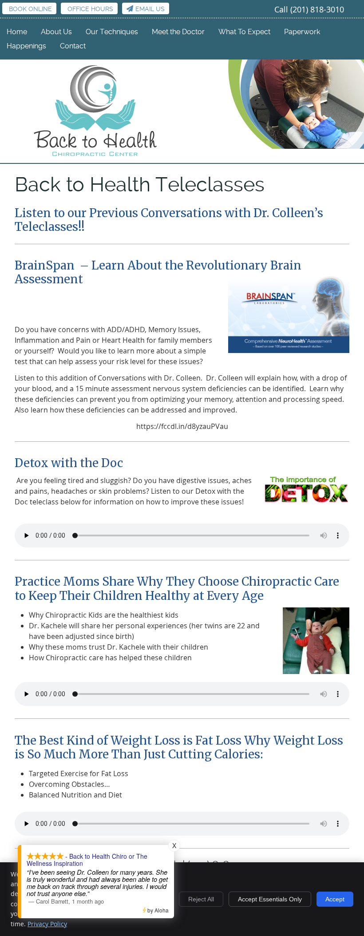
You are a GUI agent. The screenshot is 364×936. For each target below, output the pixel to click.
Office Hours (90, 8)
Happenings (26, 46)
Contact (73, 46)
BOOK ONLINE (30, 8)
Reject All (201, 899)
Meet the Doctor (178, 32)
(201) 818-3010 (317, 9)
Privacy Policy (47, 924)
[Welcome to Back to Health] (96, 157)
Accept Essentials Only (270, 899)
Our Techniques (112, 32)
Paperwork (302, 32)
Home (17, 32)
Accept (334, 899)
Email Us (150, 8)
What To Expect (244, 32)
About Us (56, 32)
